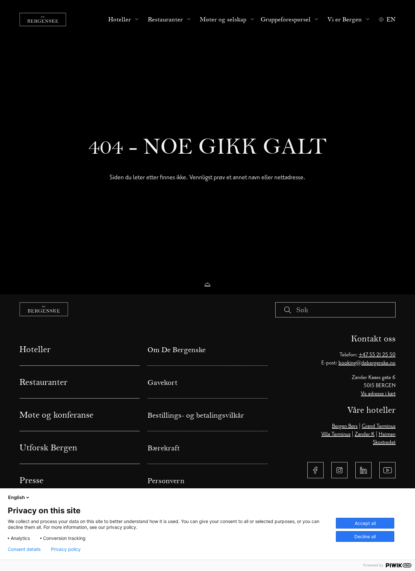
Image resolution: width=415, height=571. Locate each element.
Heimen (387, 434)
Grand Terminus (379, 426)
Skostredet (384, 442)
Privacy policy (66, 549)
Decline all (365, 536)
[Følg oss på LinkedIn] (363, 470)
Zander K (364, 434)
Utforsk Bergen (48, 447)
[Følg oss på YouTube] (387, 470)
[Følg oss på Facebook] (315, 470)
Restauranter (165, 19)
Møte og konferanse (56, 414)
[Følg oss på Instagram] (339, 470)
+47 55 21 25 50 (377, 354)
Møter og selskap (223, 19)
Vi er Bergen (344, 19)
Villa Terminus (335, 434)
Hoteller (119, 19)
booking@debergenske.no (367, 362)
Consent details (24, 549)
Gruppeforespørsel (286, 19)
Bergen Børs (345, 426)
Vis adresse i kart (378, 393)
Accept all (365, 523)
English (16, 497)
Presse (31, 480)
